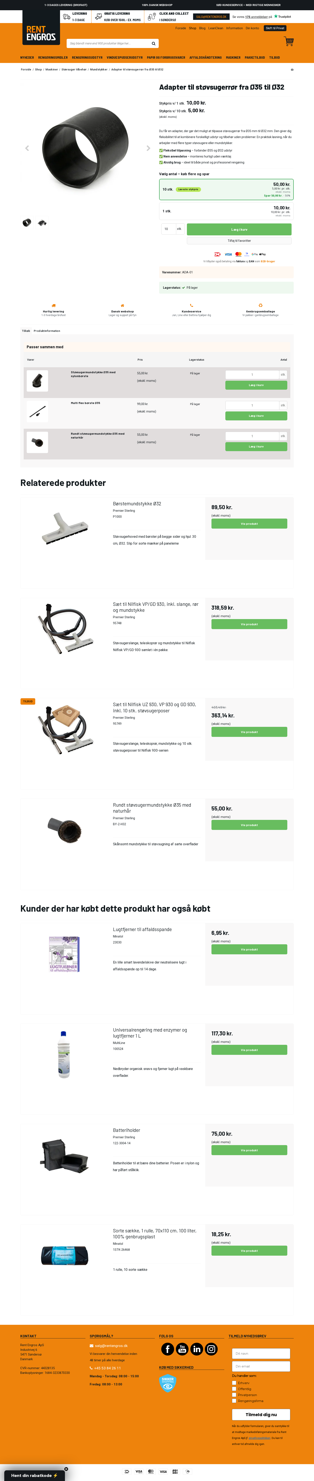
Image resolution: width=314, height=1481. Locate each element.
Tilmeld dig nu (261, 1415)
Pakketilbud (255, 57)
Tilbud (274, 57)
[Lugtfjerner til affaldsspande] (65, 967)
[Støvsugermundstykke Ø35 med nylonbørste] (37, 381)
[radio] (226, 189)
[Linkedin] (196, 1358)
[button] (34, 1475)
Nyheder (27, 57)
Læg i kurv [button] (239, 229)
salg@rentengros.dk (211, 17)
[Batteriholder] (65, 1168)
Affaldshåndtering (205, 57)
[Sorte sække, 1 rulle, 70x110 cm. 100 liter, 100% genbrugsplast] (65, 1268)
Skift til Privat (275, 28)
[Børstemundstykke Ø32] (65, 541)
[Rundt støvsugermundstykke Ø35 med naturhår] (37, 442)
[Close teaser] (66, 1469)
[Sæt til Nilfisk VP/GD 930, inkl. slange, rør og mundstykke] (65, 642)
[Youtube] (182, 1358)
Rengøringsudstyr (87, 57)
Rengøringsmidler (53, 57)
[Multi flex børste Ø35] (37, 411)
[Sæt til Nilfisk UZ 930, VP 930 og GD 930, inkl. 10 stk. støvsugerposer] (65, 742)
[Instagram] (211, 1358)
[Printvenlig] (292, 69)
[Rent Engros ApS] (41, 28)
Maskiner (233, 57)
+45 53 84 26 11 (107, 1368)
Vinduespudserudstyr (125, 57)
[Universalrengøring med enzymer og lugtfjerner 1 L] (65, 1068)
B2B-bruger (268, 261)
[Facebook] (167, 1358)
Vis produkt (249, 523)
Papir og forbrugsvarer (166, 57)
